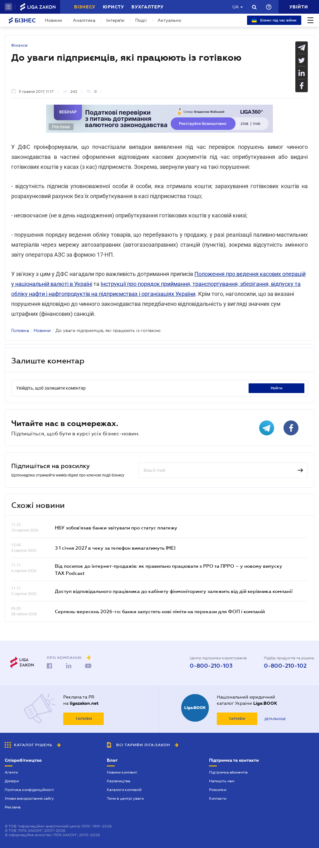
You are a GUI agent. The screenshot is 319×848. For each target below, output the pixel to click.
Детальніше (275, 719)
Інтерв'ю (115, 20)
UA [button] (235, 6)
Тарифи (83, 719)
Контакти (217, 798)
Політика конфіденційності (29, 790)
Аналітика (84, 20)
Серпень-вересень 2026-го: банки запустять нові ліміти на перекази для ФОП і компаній (160, 611)
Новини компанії (122, 772)
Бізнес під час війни (278, 20)
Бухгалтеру (147, 6)
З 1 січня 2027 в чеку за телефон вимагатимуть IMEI (115, 548)
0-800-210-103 (211, 666)
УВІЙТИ (276, 388)
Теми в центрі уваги (125, 798)
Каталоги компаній (124, 790)
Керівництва (118, 781)
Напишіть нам (221, 781)
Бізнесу (84, 6)
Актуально (169, 20)
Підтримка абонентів (228, 772)
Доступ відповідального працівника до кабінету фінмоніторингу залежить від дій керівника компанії (174, 591)
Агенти (11, 772)
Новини (53, 20)
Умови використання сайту (29, 798)
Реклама (13, 807)
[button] (8, 7)
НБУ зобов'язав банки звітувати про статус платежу (116, 527)
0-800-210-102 (285, 666)
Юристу (113, 6)
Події (141, 20)
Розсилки (217, 790)
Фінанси (19, 45)
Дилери (12, 781)
